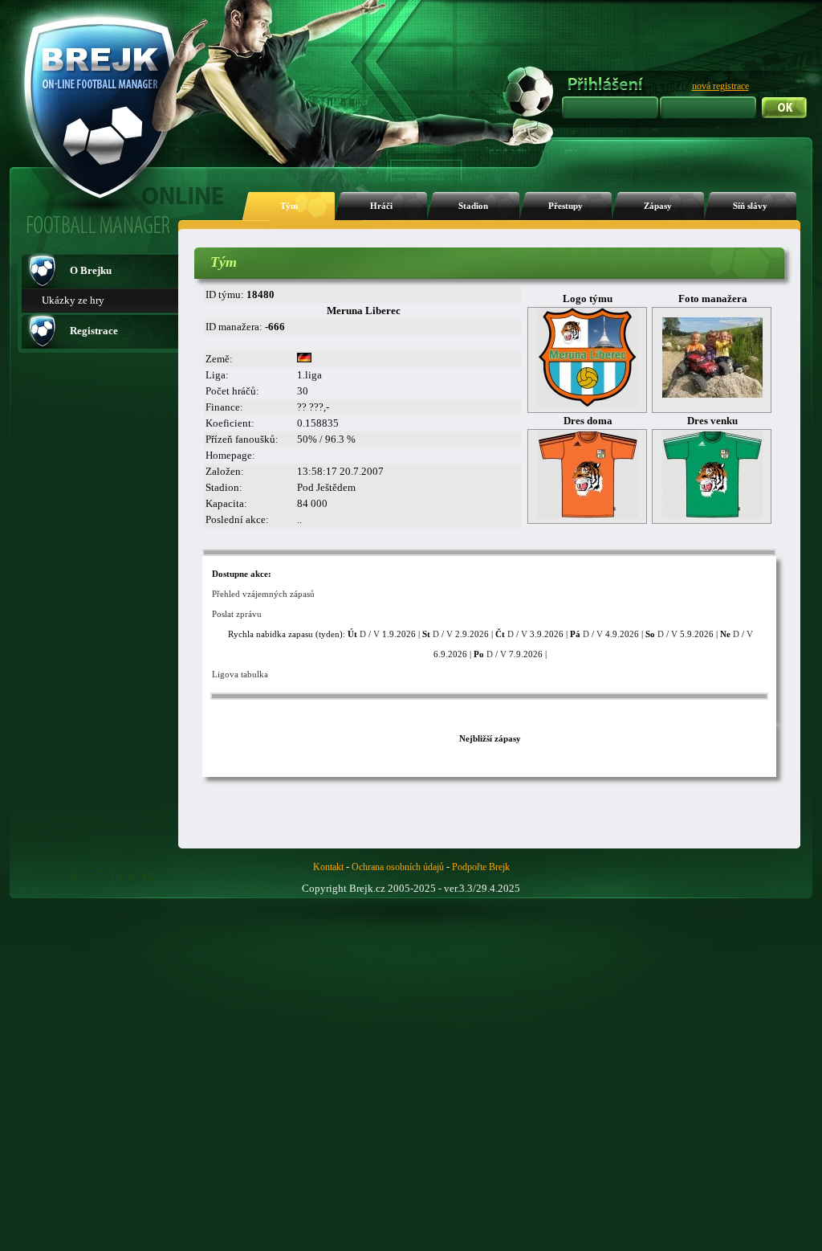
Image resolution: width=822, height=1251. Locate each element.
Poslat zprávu (237, 614)
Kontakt (328, 867)
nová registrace (720, 86)
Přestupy (565, 206)
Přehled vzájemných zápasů (263, 594)
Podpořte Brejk (481, 867)
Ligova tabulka (240, 674)
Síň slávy (750, 206)
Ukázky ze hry (73, 300)
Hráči (381, 206)
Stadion (473, 206)
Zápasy (658, 206)
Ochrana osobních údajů (398, 867)
